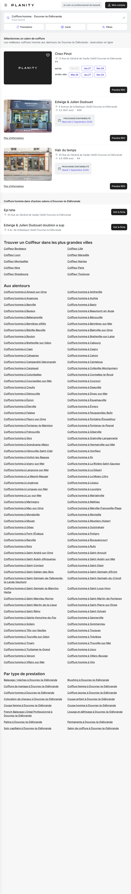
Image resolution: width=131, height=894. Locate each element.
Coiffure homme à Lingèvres (21, 482)
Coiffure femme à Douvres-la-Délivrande (92, 686)
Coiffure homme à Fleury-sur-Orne (25, 419)
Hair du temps (65, 150)
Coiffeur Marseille (78, 255)
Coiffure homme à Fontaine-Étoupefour (91, 419)
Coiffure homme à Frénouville (22, 431)
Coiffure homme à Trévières (84, 636)
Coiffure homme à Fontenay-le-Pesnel (90, 425)
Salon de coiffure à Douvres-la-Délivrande (93, 728)
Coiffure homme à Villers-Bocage (87, 655)
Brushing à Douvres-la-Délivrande (88, 680)
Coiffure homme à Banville (20, 304)
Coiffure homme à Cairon (82, 355)
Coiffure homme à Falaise (19, 412)
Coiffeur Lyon (12, 255)
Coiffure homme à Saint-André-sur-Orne (28, 552)
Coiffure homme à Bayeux (19, 311)
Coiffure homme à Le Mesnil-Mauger (26, 476)
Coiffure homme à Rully (81, 546)
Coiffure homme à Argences (21, 298)
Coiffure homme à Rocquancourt (87, 540)
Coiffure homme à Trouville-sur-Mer (89, 643)
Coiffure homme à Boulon (19, 336)
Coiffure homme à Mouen (19, 520)
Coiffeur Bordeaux (15, 248)
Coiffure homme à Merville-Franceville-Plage (94, 508)
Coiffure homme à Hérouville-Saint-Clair (28, 450)
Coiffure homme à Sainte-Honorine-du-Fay (30, 617)
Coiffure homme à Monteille (84, 514)
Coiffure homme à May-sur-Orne (23, 508)
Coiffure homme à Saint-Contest (24, 565)
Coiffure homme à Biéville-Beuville (24, 330)
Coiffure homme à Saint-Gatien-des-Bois (29, 571)
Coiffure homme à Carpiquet (21, 368)
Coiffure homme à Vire (81, 662)
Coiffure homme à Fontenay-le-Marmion (28, 425)
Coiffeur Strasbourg (16, 274)
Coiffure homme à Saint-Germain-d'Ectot (92, 571)
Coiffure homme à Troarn (19, 643)
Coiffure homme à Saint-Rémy (22, 611)
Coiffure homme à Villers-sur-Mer (24, 662)
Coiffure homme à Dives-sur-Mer (87, 393)
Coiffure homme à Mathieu (83, 501)
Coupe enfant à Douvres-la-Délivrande (91, 699)
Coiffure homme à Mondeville (22, 514)
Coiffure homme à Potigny (83, 533)
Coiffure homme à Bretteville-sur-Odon (27, 342)
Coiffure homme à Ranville (20, 540)
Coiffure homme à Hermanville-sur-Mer (91, 444)
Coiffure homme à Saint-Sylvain (86, 611)
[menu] (6, 5)
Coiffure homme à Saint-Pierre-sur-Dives (92, 604)
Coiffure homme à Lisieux (83, 482)
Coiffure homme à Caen (18, 349)
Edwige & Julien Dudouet (74, 102)
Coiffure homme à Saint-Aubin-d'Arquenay (30, 559)
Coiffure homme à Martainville (85, 495)
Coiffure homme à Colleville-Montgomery (92, 368)
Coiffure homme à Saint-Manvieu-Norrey (29, 598)
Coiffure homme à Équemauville (86, 400)
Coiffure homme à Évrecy (82, 406)
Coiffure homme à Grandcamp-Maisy (26, 444)
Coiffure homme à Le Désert (84, 470)
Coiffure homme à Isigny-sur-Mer (24, 463)
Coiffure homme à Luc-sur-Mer (23, 495)
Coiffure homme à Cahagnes (21, 355)
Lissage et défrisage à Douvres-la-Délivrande (95, 711)
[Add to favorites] (48, 55)
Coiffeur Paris (75, 267)
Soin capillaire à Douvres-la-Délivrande (27, 728)
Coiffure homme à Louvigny (84, 489)
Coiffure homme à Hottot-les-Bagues (26, 457)
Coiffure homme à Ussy (81, 649)
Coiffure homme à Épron (19, 400)
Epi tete (9, 210)
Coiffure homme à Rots (18, 546)
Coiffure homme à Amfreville (84, 291)
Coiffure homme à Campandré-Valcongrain (30, 361)
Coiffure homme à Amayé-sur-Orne (25, 291)
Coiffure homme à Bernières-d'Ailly (25, 323)
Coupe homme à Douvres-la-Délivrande (91, 705)
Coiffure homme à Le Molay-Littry (87, 476)
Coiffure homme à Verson (19, 655)
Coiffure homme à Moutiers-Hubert (89, 520)
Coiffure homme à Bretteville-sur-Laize (91, 336)
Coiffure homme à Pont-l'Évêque (23, 533)
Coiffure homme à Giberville (84, 431)
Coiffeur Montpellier (16, 261)
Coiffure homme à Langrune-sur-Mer (26, 470)
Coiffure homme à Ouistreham (85, 527)
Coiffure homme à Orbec (19, 527)
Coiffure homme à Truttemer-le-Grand (27, 649)
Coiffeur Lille (75, 248)
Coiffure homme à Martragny (21, 501)
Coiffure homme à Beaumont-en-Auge (90, 311)
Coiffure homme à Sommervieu (86, 624)
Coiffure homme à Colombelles (23, 374)
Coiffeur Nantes (77, 261)
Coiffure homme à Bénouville (85, 317)
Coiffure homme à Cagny (82, 349)
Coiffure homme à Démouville (22, 393)
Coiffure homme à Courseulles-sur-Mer (28, 381)
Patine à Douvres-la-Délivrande (23, 722)
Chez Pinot (63, 54)
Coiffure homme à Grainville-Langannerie (92, 438)
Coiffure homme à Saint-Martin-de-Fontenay (94, 598)
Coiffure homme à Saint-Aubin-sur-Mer (91, 559)
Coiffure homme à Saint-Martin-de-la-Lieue (30, 604)
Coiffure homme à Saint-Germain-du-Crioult (94, 578)
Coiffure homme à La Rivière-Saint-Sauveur (93, 463)
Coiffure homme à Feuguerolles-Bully (90, 412)
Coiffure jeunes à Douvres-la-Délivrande (92, 692)
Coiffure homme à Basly (81, 304)
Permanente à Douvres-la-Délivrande (90, 722)
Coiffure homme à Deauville (84, 387)
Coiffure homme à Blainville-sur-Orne (90, 330)
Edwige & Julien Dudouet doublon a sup (34, 225)
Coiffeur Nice (12, 267)
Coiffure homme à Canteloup (85, 361)
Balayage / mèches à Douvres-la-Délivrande (30, 680)
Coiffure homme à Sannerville (85, 617)
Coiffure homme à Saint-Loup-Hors (89, 588)
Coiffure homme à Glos (18, 438)
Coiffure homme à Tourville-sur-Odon (27, 636)
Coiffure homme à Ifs (80, 457)
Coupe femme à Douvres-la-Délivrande (27, 705)
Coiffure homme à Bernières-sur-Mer (89, 323)
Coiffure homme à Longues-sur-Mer (26, 489)
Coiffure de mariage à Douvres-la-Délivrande (31, 686)
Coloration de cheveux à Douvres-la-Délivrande (33, 699)
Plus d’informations (14, 138)
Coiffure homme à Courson (84, 381)
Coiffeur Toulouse (78, 274)
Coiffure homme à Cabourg (84, 342)
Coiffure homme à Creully (19, 387)
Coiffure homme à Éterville (20, 406)
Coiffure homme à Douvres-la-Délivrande (29, 692)
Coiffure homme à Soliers (19, 624)
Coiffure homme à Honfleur (84, 450)
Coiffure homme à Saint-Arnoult (86, 552)
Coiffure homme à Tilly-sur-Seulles (25, 630)
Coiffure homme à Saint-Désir (85, 565)
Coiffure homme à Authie (82, 298)
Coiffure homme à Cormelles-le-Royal (90, 374)
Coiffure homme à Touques (84, 630)
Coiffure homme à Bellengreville (23, 317)
